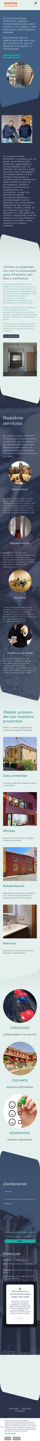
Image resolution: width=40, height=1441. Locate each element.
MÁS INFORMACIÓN (11, 336)
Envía (20, 1241)
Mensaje (8, 1203)
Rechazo (16, 1438)
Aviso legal (14, 1408)
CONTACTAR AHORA (11, 56)
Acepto (20, 1318)
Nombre (9, 1191)
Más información (10, 1433)
